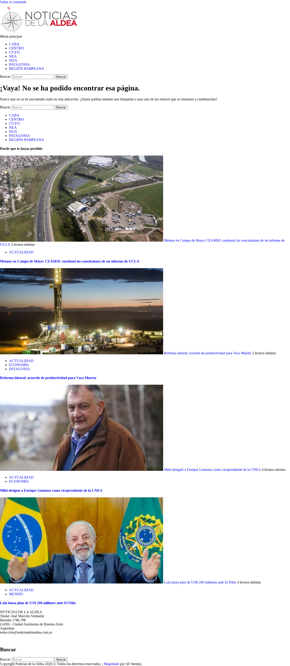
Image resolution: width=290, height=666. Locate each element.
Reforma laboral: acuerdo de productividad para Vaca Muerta (207, 353)
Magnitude (111, 664)
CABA (14, 44)
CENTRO (16, 48)
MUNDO (16, 594)
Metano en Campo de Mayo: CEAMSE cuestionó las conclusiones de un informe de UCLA (69, 261)
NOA (13, 60)
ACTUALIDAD (21, 252)
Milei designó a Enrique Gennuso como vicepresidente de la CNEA (212, 470)
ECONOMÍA (19, 365)
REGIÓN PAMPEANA (26, 68)
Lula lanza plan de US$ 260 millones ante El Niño (200, 582)
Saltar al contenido (13, 2)
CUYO (14, 52)
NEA (13, 56)
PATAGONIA (19, 64)
